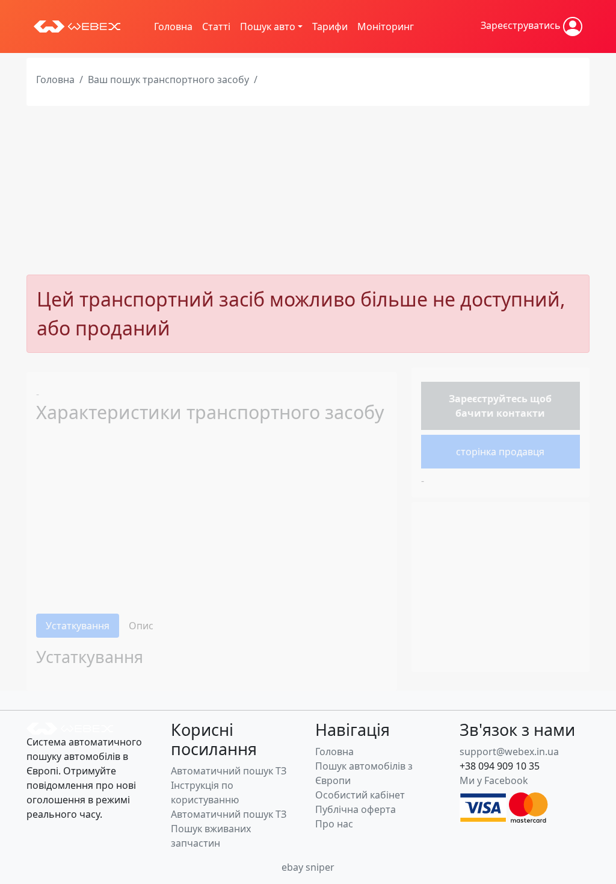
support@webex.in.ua (509, 751)
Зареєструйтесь (488, 398)
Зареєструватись (522, 25)
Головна (173, 26)
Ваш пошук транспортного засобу (168, 79)
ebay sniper (308, 867)
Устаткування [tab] (77, 625)
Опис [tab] (141, 625)
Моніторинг (385, 26)
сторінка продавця (500, 451)
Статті (216, 26)
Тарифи (330, 26)
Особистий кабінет (360, 795)
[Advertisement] (308, 190)
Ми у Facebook (494, 780)
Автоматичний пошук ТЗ (228, 770)
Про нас (334, 823)
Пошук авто (267, 26)
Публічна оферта (355, 809)
